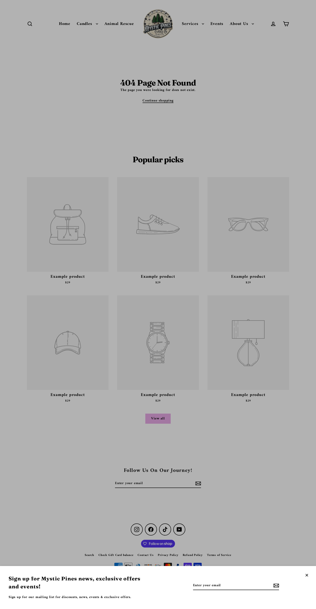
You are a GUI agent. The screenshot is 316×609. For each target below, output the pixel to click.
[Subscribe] (275, 585)
